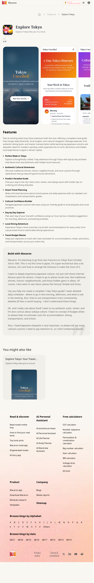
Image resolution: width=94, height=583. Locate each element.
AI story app (15, 455)
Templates (14, 505)
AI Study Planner (44, 443)
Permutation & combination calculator (69, 440)
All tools (66, 471)
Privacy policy (37, 554)
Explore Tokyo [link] (68, 14)
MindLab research (18, 500)
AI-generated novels (19, 450)
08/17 (44, 539)
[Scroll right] (86, 86)
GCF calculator (69, 424)
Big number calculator (73, 448)
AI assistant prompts (46, 428)
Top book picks (17, 440)
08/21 (12, 539)
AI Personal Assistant (46, 433)
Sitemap (41, 503)
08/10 (68, 539)
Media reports (43, 495)
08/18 (36, 539)
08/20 (20, 539)
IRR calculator (69, 458)
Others (46, 526)
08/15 (52, 539)
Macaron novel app (19, 445)
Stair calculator (70, 453)
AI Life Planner (43, 438)
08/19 (28, 539)
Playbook (51, 14)
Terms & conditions (54, 554)
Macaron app (16, 490)
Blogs (38, 490)
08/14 (60, 539)
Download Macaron (19, 495)
